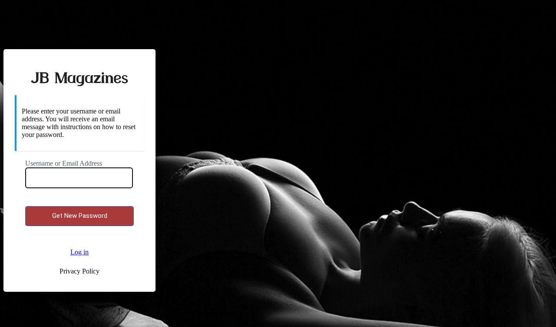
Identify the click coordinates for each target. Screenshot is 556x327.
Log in (79, 252)
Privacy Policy (79, 271)
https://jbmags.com (79, 78)
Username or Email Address (63, 163)
